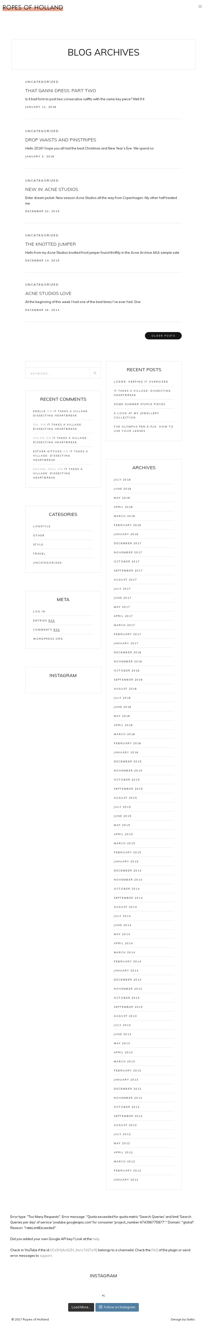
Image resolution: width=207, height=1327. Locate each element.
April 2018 (123, 507)
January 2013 (126, 1079)
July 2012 (122, 1134)
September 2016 (128, 679)
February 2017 (127, 634)
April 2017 (123, 616)
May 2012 (122, 1143)
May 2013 (122, 1043)
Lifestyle (42, 526)
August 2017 (125, 579)
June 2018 (123, 488)
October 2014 (127, 888)
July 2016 (122, 697)
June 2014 (123, 925)
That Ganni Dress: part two (60, 90)
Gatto (191, 1319)
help (96, 1239)
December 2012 (128, 1088)
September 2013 (128, 1007)
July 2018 (122, 479)
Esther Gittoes (47, 451)
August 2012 (125, 1125)
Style (38, 544)
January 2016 (126, 752)
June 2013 (123, 1034)
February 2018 (127, 525)
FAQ (154, 1250)
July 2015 (122, 807)
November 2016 (128, 661)
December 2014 (128, 870)
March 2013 (124, 1061)
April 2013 (123, 1052)
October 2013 (127, 997)
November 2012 (128, 1097)
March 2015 (124, 843)
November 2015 (128, 770)
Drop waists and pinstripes (60, 140)
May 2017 (122, 607)
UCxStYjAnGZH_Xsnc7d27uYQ (73, 1250)
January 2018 (126, 534)
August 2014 (125, 907)
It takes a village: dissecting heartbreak (60, 456)
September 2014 (128, 897)
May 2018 (122, 497)
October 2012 (127, 1107)
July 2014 (122, 916)
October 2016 (127, 670)
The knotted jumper (50, 244)
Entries (44, 620)
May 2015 (122, 825)
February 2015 (127, 852)
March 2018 (124, 516)
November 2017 (128, 552)
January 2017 (126, 643)
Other (39, 535)
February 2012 (127, 1170)
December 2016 (128, 652)
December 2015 (128, 761)
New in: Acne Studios (51, 189)
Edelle (39, 411)
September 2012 (128, 1116)
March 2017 (124, 625)
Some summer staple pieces (139, 404)
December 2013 (128, 979)
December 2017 (128, 543)
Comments (46, 629)
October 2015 (127, 779)
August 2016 (125, 688)
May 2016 (122, 716)
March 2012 (124, 1161)
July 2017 (122, 588)
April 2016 (123, 725)
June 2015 (123, 816)
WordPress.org (48, 638)
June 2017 (123, 597)
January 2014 (126, 970)
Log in (39, 611)
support (46, 1256)
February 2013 (127, 1070)
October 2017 (127, 561)
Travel (39, 553)
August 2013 (125, 1016)
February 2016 (127, 743)
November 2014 (128, 879)
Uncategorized (42, 82)
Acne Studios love (48, 293)
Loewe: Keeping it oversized (141, 381)
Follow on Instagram (119, 1307)
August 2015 (125, 797)
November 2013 (128, 988)
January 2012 (126, 1179)
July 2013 (122, 1025)
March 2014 (124, 952)
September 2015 (128, 788)
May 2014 (122, 934)
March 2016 (124, 734)
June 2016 (123, 707)
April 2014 (123, 943)
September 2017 (128, 570)
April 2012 (123, 1152)
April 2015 (123, 834)
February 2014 (127, 961)
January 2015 (126, 861)
